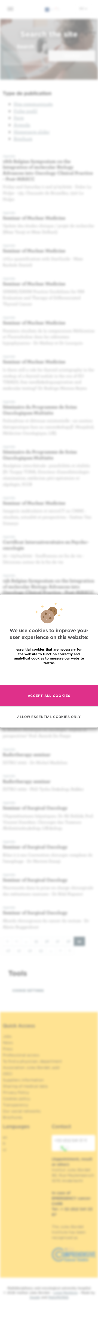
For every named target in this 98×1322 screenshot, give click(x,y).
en (81, 8)
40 (10, 950)
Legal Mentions (65, 1293)
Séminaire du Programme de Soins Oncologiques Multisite (40, 410)
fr (4, 1143)
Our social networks (22, 1111)
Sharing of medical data (25, 1086)
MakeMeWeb (58, 1297)
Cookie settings (28, 990)
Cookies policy (16, 1098)
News (8, 1042)
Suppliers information (23, 1080)
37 (59, 941)
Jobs (7, 1036)
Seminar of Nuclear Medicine (34, 218)
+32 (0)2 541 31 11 (70, 1140)
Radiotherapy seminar (27, 754)
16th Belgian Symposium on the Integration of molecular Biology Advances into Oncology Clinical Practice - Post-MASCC (48, 170)
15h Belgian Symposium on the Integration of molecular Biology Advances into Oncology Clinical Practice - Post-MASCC (48, 586)
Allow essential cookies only (49, 717)
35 (38, 941)
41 (20, 950)
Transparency (15, 1105)
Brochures (12, 1117)
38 (70, 941)
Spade (35, 1297)
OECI (7, 1074)
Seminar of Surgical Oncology (35, 808)
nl (4, 1150)
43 (42, 950)
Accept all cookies (49, 696)
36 (49, 941)
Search (25, 46)
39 (81, 942)
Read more (49, 675)
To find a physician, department (32, 1061)
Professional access (21, 1055)
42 (31, 950)
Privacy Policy (16, 1092)
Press (8, 1049)
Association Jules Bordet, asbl (31, 1067)
